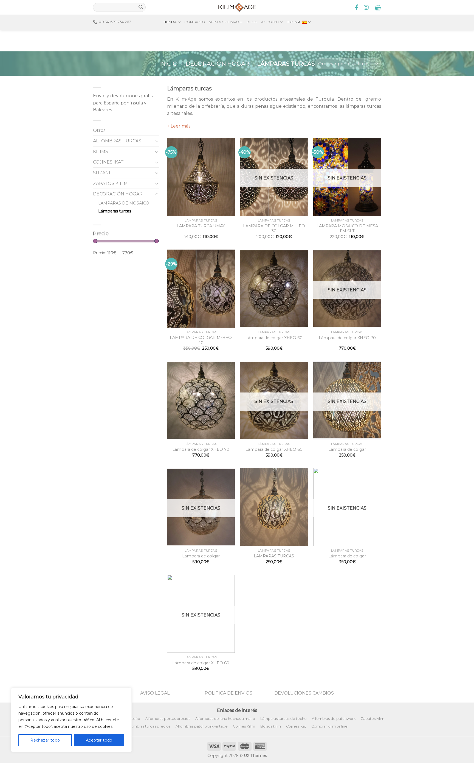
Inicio (168, 63)
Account (270, 22)
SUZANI (101, 172)
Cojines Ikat (296, 726)
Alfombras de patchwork (334, 719)
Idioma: (294, 22)
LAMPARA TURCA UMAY (201, 225)
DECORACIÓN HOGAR (217, 63)
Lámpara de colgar (347, 449)
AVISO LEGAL (155, 693)
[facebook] (357, 7)
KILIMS (100, 151)
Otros (99, 130)
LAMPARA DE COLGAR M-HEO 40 (201, 340)
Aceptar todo (99, 740)
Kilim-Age (186, 99)
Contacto (194, 22)
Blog (252, 22)
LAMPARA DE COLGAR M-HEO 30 (274, 228)
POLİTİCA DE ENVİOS (228, 693)
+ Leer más (178, 126)
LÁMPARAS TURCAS (274, 556)
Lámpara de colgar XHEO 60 (274, 337)
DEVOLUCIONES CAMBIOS (304, 693)
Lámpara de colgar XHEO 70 (347, 337)
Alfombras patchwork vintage (202, 726)
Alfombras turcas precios (148, 726)
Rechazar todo (45, 740)
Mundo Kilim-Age (226, 22)
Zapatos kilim (372, 719)
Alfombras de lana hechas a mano (225, 719)
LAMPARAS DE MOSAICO (123, 203)
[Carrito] (378, 7)
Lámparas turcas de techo (283, 719)
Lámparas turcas (114, 211)
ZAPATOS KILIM (110, 183)
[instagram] (366, 7)
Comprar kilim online (329, 726)
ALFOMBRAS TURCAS (117, 140)
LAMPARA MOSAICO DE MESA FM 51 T (347, 228)
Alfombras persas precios (167, 719)
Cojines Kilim (244, 726)
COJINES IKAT (108, 162)
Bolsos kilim (270, 726)
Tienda (170, 22)
